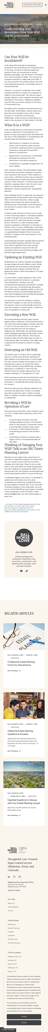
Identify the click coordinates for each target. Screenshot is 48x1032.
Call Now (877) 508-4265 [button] (32, 5)
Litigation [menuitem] (11, 935)
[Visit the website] (26, 571)
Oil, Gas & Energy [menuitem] (14, 943)
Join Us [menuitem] (10, 911)
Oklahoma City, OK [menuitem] (14, 957)
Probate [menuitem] (11, 932)
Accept (24, 1016)
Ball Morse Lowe (12, 24)
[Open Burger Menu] (46, 5)
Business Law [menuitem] (12, 939)
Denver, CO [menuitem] (12, 971)
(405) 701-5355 (14, 890)
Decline (24, 1023)
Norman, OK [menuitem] (12, 960)
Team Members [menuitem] (13, 907)
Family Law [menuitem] (12, 924)
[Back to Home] (9, 5)
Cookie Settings (8, 1030)
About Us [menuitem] (11, 903)
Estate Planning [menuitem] (13, 928)
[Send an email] (21, 571)
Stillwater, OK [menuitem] (13, 968)
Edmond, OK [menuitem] (12, 964)
